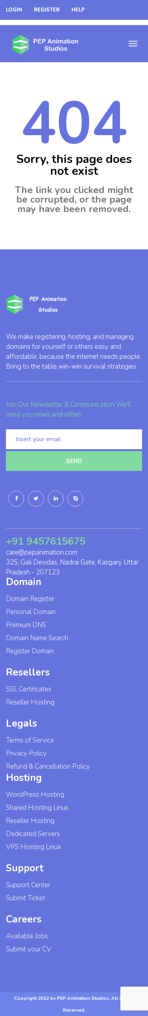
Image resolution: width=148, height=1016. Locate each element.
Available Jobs (27, 936)
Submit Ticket (25, 898)
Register (47, 9)
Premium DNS (26, 624)
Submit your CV (28, 949)
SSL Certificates (28, 689)
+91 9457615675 (46, 541)
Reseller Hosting (30, 702)
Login (14, 9)
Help (78, 9)
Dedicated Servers (33, 833)
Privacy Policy (26, 753)
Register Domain (30, 651)
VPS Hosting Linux (33, 846)
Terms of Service (30, 740)
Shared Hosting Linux (37, 807)
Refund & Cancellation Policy (48, 766)
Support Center (28, 885)
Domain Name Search (37, 638)
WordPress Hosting (35, 794)
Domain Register (30, 598)
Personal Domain (31, 611)
